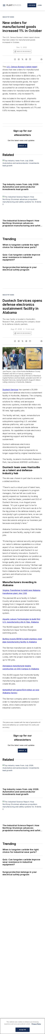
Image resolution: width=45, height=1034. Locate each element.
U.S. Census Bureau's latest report (21, 67)
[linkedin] (19, 59)
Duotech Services (10, 390)
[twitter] (22, 59)
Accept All (22, 1029)
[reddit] (26, 59)
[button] (4, 5)
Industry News (8, 17)
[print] (41, 59)
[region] (22, 1026)
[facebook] (15, 59)
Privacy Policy (36, 1024)
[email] (30, 59)
